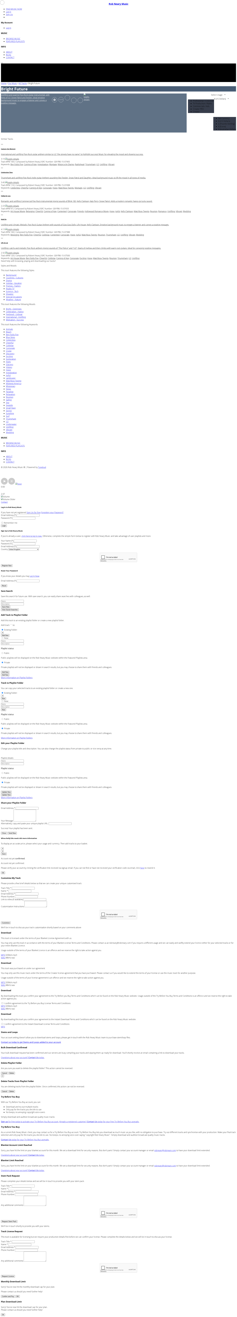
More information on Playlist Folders (16, 677)
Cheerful (24, 188)
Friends (80, 211)
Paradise (9, 391)
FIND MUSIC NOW (14, 9)
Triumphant (90, 164)
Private (7, 662)
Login (4, 526)
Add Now (5, 635)
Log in (8, 11)
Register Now (6, 566)
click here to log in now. (31, 536)
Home (3, 83)
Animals (9, 329)
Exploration (11, 359)
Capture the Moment (8, 149)
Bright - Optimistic (14, 309)
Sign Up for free (34, 512)
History (9, 367)
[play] (4, 484)
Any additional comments (12, 1205)
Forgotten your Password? (52, 512)
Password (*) (6, 518)
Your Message (7, 820)
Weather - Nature (13, 299)
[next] (18, 484)
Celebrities (15, 188)
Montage (53, 164)
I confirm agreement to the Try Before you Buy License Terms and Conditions (37, 1003)
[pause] (11, 484)
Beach (8, 332)
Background (11, 275)
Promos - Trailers (13, 286)
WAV (3, 957)
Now (3, 698)
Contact (4, 502)
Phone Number (7, 896)
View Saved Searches (10, 610)
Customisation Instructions (12, 906)
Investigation (43, 164)
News (8, 389)
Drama (9, 280)
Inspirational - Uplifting (16, 317)
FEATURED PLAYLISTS (15, 41)
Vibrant (111, 164)
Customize (6, 923)
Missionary (10, 386)
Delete (11, 1073)
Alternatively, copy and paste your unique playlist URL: (24, 823)
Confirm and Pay (8, 1296)
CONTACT (10, 57)
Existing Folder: (10, 629)
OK (17, 1296)
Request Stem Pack (9, 1221)
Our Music (12, 83)
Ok (3, 873)
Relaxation (10, 394)
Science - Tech (12, 291)
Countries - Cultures (14, 277)
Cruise (8, 351)
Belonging (30, 211)
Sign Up (9, 14)
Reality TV (10, 288)
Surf (8, 416)
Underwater (11, 424)
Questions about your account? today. (22, 1057)
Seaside (9, 405)
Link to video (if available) (12, 899)
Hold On (3, 219)
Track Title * (6, 888)
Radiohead (79, 164)
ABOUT (9, 52)
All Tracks (23, 83)
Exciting (83, 258)
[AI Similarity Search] (54, 99)
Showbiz (9, 294)
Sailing (9, 399)
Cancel (4, 1073)
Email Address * (8, 808)
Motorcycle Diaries (66, 164)
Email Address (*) (8, 515)
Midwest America (13, 383)
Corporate (47, 188)
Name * (4, 891)
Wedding (187, 211)
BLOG (8, 54)
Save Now (5, 607)
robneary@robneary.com (165, 1150)
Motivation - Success (15, 319)
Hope (55, 188)
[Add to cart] (80, 100)
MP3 (3, 955)
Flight (8, 361)
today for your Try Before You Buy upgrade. (25, 1139)
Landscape (10, 378)
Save (4, 854)
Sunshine (10, 413)
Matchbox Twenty (66, 188)
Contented (62, 211)
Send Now (12, 833)
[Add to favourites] (73, 100)
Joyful (117, 211)
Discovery (10, 353)
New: (6, 638)
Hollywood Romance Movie (97, 211)
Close (4, 833)
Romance (162, 211)
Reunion (153, 211)
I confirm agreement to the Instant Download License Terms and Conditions (36, 1024)
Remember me (10, 522)
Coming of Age (30, 164)
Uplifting (103, 164)
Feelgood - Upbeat (14, 314)
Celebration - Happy (15, 311)
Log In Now (34, 576)
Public (7, 653)
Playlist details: (7, 758)
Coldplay (45, 234)
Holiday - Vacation (14, 283)
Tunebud (42, 467)
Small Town (11, 408)
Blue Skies (10, 337)
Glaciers (9, 364)
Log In (8, 28)
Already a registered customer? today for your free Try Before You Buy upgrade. (99, 1121)
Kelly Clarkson (127, 211)
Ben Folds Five (16, 164)
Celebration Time (7, 172)
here (142, 868)
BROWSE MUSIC (13, 38)
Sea (7, 402)
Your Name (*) (7, 540)
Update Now (6, 792)
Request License (8, 1276)
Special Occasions (14, 296)
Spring (9, 410)
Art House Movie (17, 211)
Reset (4, 586)
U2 (97, 164)
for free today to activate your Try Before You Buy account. (30, 1121)
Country (4, 549)
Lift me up (4, 243)
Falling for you (5, 196)
